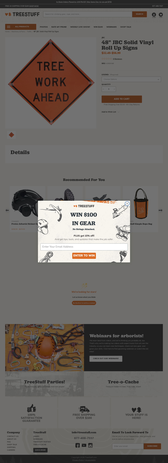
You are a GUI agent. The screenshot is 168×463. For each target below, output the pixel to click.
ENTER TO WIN (84, 255)
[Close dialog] (127, 204)
